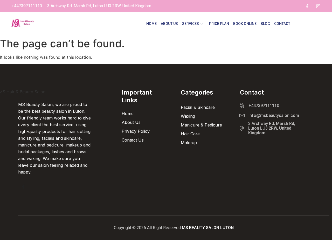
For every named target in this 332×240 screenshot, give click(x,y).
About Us (169, 24)
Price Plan (219, 24)
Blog (265, 24)
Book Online (245, 24)
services (190, 24)
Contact (282, 24)
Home (151, 24)
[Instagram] (318, 6)
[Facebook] (307, 6)
